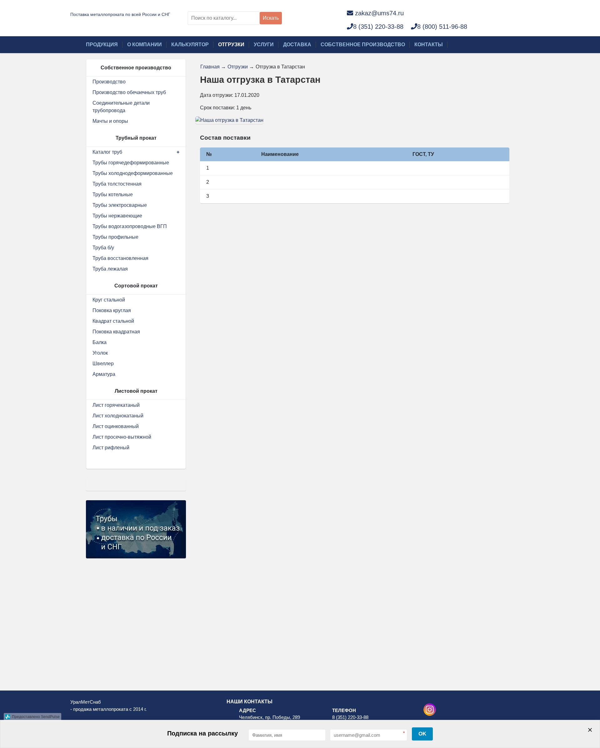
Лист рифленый (110, 447)
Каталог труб (107, 152)
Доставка (297, 44)
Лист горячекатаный (116, 405)
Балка (99, 342)
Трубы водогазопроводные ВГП (129, 226)
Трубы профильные (115, 237)
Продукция (102, 44)
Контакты (428, 44)
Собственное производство (363, 44)
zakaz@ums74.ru (379, 13)
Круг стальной (108, 299)
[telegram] (454, 13)
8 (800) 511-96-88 (442, 26)
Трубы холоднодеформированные (132, 173)
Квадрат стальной (113, 321)
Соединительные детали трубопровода (121, 106)
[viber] (442, 13)
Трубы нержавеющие (117, 215)
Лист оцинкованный (115, 426)
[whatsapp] (429, 13)
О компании (144, 44)
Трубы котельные (112, 194)
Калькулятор (190, 44)
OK (422, 734)
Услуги (264, 44)
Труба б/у (103, 247)
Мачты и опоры (110, 121)
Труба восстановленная (120, 258)
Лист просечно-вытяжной (121, 437)
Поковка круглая (111, 310)
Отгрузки (231, 44)
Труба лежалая (110, 269)
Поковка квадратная (116, 331)
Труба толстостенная (117, 184)
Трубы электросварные (119, 205)
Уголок (100, 353)
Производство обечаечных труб (129, 92)
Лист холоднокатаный (117, 415)
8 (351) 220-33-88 (378, 26)
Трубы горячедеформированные (130, 162)
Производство (109, 81)
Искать (271, 18)
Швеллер (103, 363)
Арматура (103, 374)
